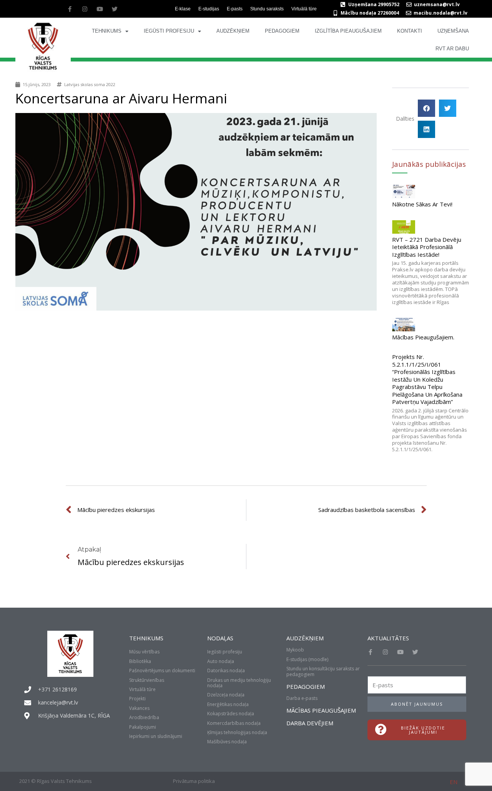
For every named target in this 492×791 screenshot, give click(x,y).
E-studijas (208, 9)
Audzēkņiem (232, 31)
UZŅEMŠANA (453, 31)
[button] (426, 108)
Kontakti (409, 31)
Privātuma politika (194, 781)
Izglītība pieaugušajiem (348, 31)
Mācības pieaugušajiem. (423, 337)
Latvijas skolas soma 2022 (89, 84)
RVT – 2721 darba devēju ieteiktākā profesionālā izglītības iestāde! (426, 247)
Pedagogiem (282, 31)
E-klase (183, 9)
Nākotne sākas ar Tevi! (422, 204)
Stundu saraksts (267, 9)
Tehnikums (106, 31)
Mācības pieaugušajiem (321, 710)
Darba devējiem (309, 723)
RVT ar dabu (452, 49)
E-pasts (235, 9)
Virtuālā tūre (304, 9)
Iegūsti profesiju (169, 31)
